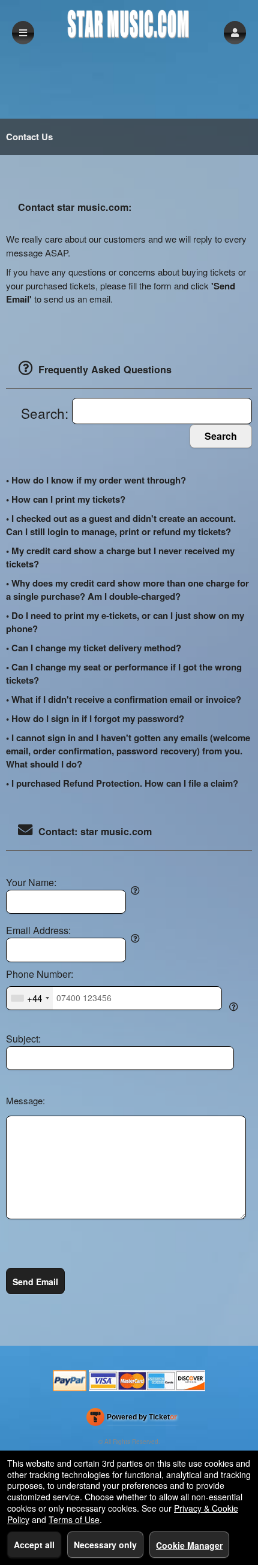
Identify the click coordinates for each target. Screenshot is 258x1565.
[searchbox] (162, 411)
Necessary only (105, 1545)
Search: (46, 412)
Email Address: (38, 930)
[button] (235, 32)
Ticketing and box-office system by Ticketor (131, 1419)
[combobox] (30, 998)
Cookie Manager (189, 1545)
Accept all (34, 1545)
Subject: (23, 1039)
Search (221, 436)
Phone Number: (39, 974)
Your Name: (31, 882)
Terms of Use (74, 1519)
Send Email (35, 1282)
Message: (25, 1100)
